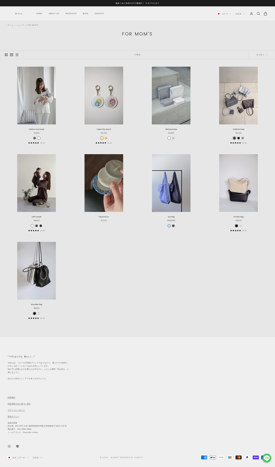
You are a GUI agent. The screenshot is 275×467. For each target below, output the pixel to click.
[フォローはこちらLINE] (17, 446)
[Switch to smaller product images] (11, 54)
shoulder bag (36, 304)
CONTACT (99, 13)
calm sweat (36, 216)
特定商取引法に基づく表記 (19, 404)
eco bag (171, 216)
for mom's (32, 25)
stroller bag (238, 216)
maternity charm (104, 129)
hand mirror (104, 216)
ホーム (10, 25)
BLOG (85, 13)
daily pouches (171, 129)
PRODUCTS (71, 13)
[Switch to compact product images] (17, 54)
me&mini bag (238, 129)
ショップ (20, 25)
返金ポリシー (13, 416)
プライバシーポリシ (16, 410)
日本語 (239, 14)
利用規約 (11, 397)
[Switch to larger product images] (6, 54)
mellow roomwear (36, 129)
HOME (39, 13)
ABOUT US (54, 13)
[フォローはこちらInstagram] (9, 446)
